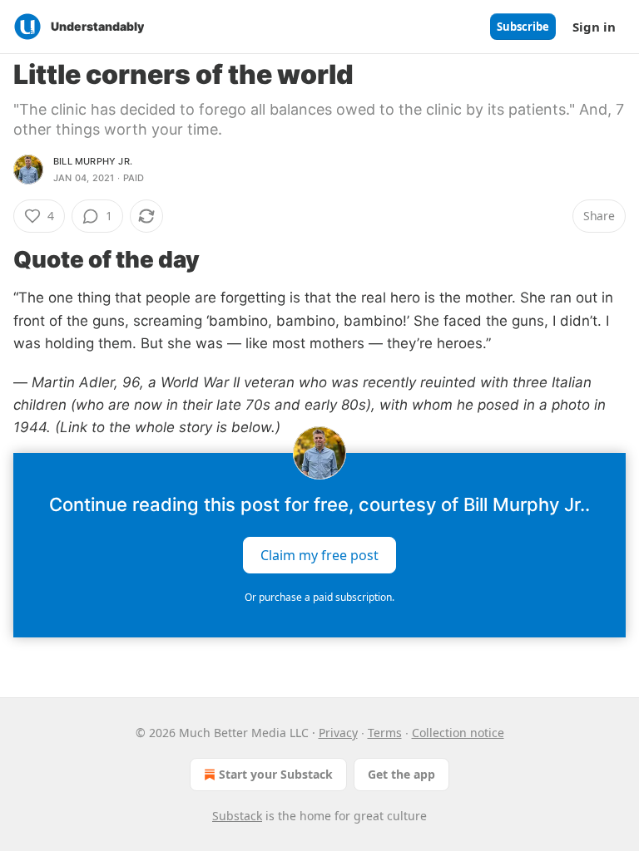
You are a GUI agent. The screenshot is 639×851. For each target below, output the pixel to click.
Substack (237, 816)
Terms (385, 732)
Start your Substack (276, 774)
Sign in (594, 26)
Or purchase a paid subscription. (319, 597)
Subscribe (523, 26)
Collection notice (458, 732)
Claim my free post (319, 554)
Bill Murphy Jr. (92, 161)
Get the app (401, 774)
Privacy (338, 732)
